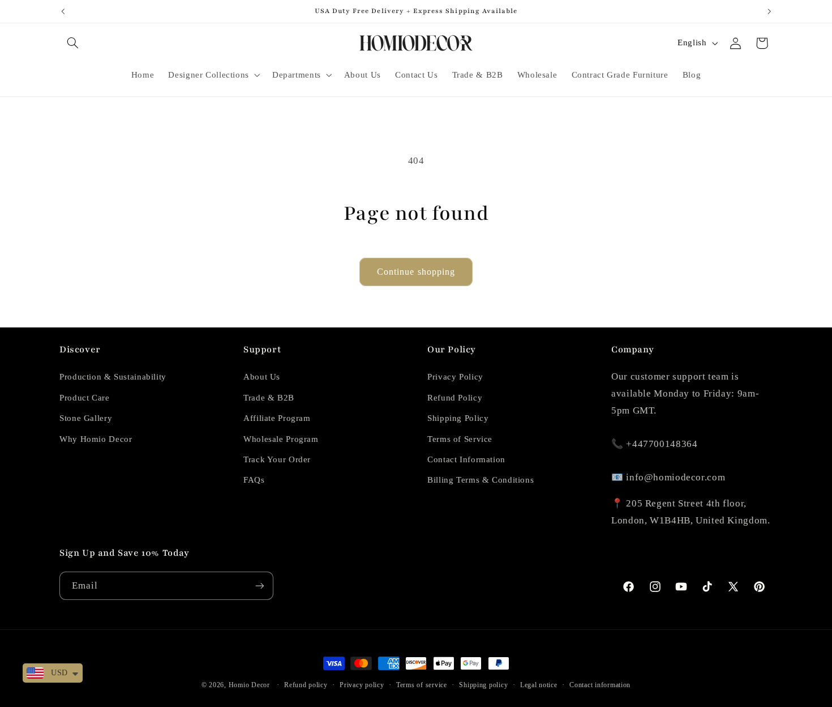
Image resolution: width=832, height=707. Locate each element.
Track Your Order (277, 459)
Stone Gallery (85, 418)
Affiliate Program (277, 418)
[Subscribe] (260, 585)
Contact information (600, 685)
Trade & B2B (268, 397)
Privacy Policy (455, 376)
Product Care (84, 397)
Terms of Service (459, 439)
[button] (72, 43)
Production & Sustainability (112, 376)
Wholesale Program (281, 439)
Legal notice (538, 685)
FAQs (254, 479)
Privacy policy (362, 685)
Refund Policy (454, 397)
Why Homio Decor (95, 439)
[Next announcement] (769, 11)
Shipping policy (483, 685)
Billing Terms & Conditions (480, 479)
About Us (261, 376)
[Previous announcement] (62, 11)
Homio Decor (249, 685)
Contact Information (466, 459)
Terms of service (421, 685)
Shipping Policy (457, 418)
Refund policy (306, 685)
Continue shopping (416, 271)
